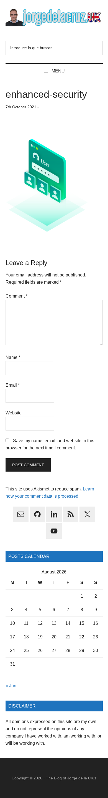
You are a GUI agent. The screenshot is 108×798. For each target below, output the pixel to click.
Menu (58, 71)
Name (13, 357)
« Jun (11, 685)
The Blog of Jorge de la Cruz (71, 778)
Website (14, 413)
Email (13, 385)
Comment (16, 296)
